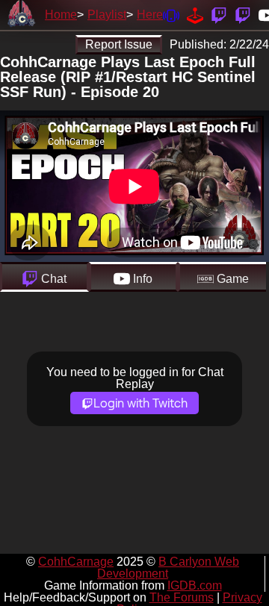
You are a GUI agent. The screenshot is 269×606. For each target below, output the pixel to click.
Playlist (106, 14)
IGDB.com (194, 585)
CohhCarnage (76, 561)
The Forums (181, 597)
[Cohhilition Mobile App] (171, 14)
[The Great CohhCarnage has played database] (195, 14)
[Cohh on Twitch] (243, 14)
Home (61, 14)
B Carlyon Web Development (168, 567)
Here (150, 14)
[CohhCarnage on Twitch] (219, 14)
